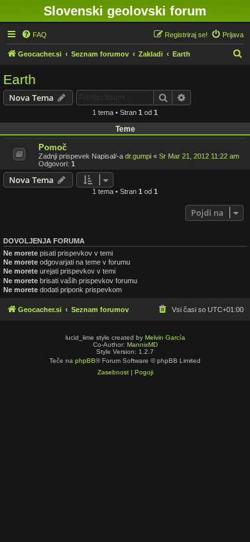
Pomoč (52, 147)
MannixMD (142, 344)
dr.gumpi (138, 156)
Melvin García (165, 337)
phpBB (85, 360)
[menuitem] (34, 34)
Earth (19, 79)
